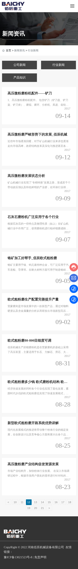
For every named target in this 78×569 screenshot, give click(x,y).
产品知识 (19, 77)
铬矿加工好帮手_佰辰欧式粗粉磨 (32, 258)
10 (15, 502)
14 (42, 502)
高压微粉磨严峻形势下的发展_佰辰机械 (37, 134)
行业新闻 (58, 64)
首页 (8, 50)
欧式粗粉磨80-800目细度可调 (29, 340)
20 (35, 508)
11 (22, 502)
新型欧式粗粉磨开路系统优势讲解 (33, 423)
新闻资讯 (13, 33)
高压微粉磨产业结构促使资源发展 (33, 464)
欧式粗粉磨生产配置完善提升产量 (33, 299)
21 (42, 508)
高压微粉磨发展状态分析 (26, 176)
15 (49, 502)
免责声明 (40, 557)
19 (28, 508)
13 (35, 502)
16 (56, 502)
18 (69, 502)
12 (28, 502)
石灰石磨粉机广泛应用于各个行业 (33, 217)
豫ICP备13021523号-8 (18, 557)
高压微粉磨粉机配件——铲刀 (30, 93)
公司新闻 (19, 64)
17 (62, 502)
